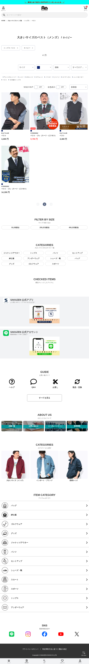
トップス (26, 20)
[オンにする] (61, 87)
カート (85, 10)
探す (44, 662)
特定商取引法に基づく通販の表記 (54, 649)
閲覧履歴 (27, 662)
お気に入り (62, 662)
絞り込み (84, 655)
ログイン (3, 10)
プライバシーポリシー (30, 649)
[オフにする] (39, 87)
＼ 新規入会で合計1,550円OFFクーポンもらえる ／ (45, 2)
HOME (3, 20)
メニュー (9, 662)
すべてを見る (44, 398)
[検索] (4, 15)
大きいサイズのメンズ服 (15, 20)
